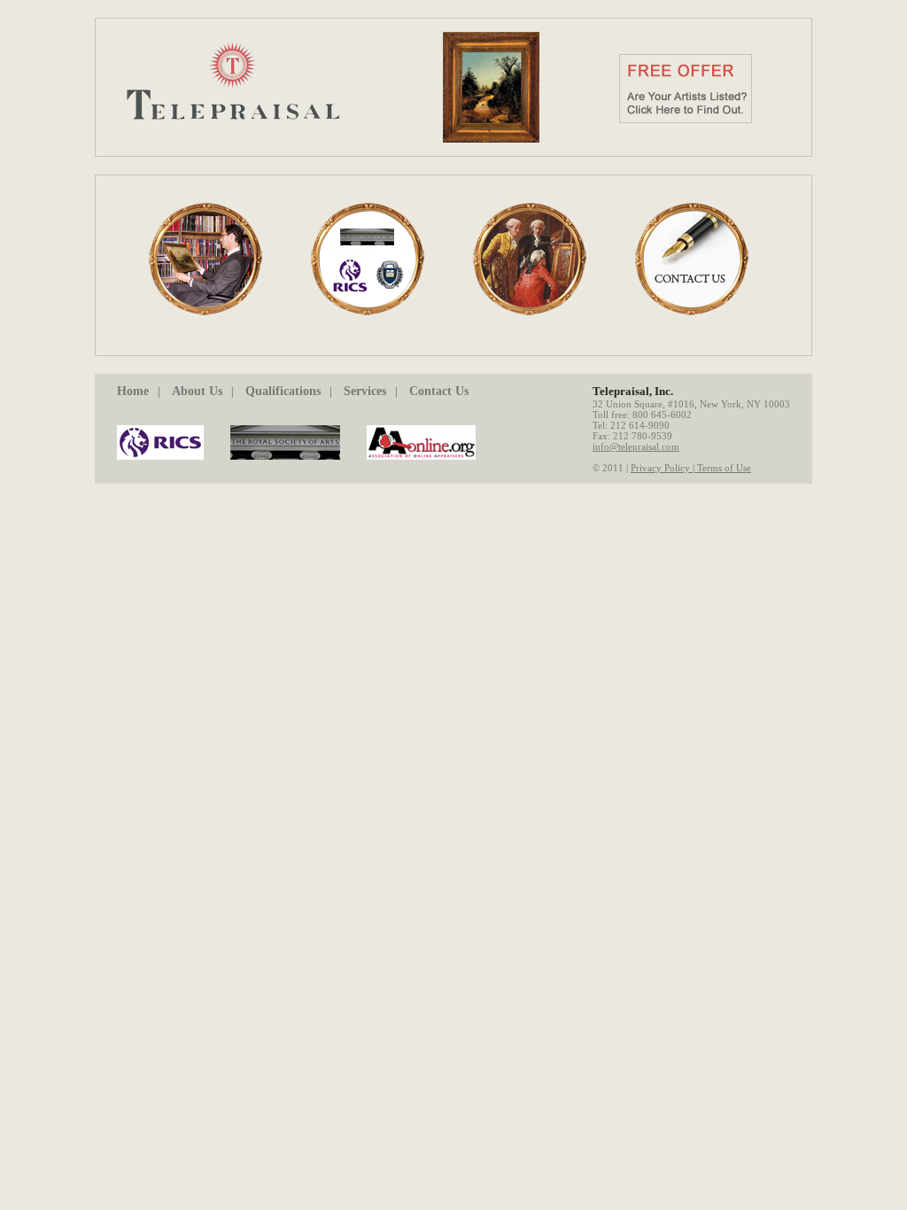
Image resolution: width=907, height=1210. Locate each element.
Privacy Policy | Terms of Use (691, 467)
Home (133, 391)
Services (365, 391)
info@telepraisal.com (636, 446)
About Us (197, 391)
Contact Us (439, 391)
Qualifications (283, 391)
